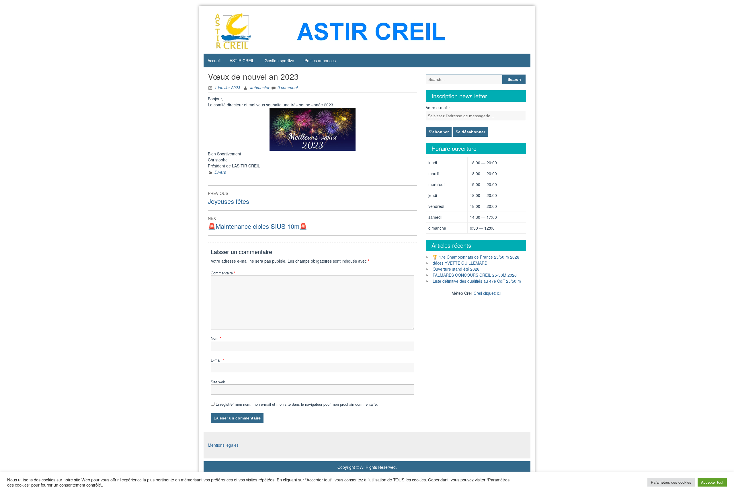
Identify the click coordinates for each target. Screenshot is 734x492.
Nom (216, 338)
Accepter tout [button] (712, 482)
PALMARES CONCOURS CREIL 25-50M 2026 (475, 275)
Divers (220, 172)
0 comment (288, 87)
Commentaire (223, 273)
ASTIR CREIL (242, 60)
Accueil (214, 60)
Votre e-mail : (438, 107)
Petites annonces (320, 60)
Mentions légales (223, 445)
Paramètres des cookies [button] (671, 482)
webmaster (259, 87)
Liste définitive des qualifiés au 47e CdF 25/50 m (477, 281)
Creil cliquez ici (487, 293)
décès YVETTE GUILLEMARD (460, 263)
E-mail (217, 360)
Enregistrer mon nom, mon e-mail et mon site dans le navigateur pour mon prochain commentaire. (297, 404)
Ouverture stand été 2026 (456, 269)
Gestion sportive (279, 60)
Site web (218, 381)
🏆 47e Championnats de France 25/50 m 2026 (476, 257)
